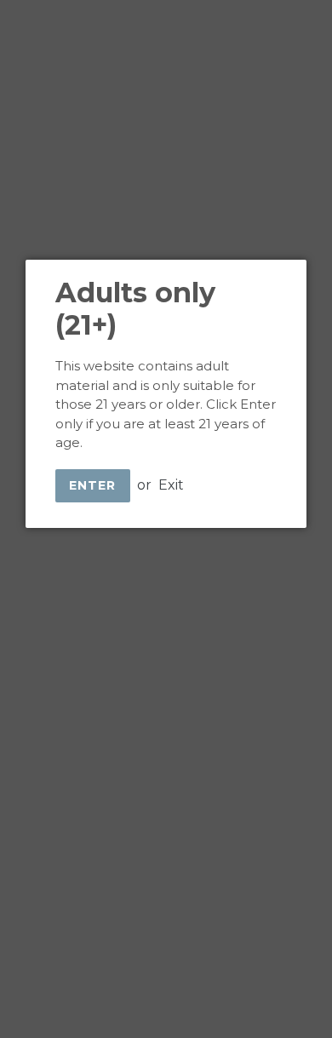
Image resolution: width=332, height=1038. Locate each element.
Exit (171, 485)
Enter (93, 485)
